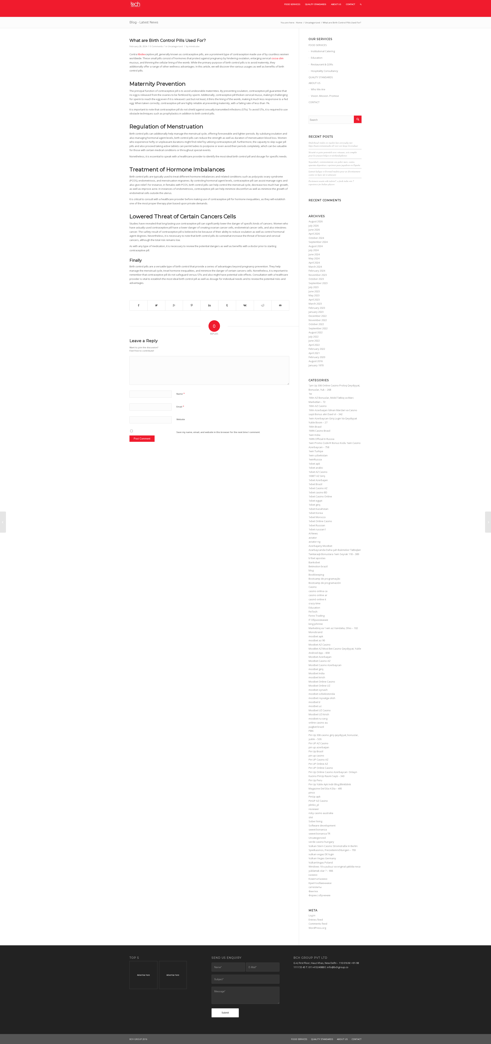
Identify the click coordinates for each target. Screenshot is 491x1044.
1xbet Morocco (317, 517)
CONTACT (314, 102)
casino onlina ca (318, 591)
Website (180, 419)
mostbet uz (315, 706)
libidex (142, 54)
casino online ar (318, 595)
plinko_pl (314, 805)
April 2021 (314, 353)
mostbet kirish (317, 677)
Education (316, 57)
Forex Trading (317, 615)
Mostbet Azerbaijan (320, 657)
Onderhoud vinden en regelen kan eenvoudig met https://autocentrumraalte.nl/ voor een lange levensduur (333, 144)
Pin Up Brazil (316, 751)
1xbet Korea (316, 513)
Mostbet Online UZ (319, 685)
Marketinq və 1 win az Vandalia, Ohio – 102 (333, 628)
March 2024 (315, 266)
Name (180, 393)
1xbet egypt (315, 500)
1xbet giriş (314, 504)
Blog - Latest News (143, 22)
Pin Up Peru (315, 780)
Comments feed (318, 923)
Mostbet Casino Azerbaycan (325, 665)
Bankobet (314, 562)
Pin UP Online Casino (321, 768)
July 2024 (314, 250)
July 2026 (314, 225)
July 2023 (314, 287)
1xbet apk (314, 463)
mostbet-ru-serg (318, 718)
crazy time (314, 603)
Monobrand (315, 632)
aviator (313, 537)
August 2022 (316, 332)
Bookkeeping (316, 574)
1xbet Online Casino (320, 521)
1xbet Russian (317, 525)
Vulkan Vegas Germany (322, 858)
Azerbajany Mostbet (320, 546)
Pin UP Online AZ (318, 764)
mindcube (194, 46)
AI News (313, 533)
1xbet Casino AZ (318, 488)
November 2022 (318, 320)
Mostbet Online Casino (322, 681)
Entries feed (316, 919)
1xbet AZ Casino (318, 472)
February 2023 (317, 308)
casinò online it (317, 599)
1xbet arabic (316, 467)
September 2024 (318, 242)
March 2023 (315, 303)
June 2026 (314, 229)
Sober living (315, 821)
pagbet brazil (316, 727)
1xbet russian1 (317, 529)
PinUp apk (314, 796)
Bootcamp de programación (325, 583)
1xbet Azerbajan (318, 480)
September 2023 (318, 283)
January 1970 (316, 365)
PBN (311, 731)
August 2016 (316, 361)
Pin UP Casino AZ (318, 759)
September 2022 (318, 328)
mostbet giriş (316, 669)
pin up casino (316, 755)
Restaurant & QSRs (322, 64)
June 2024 (314, 254)
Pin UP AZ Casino (318, 743)
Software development (322, 825)
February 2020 (317, 357)
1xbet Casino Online (320, 496)
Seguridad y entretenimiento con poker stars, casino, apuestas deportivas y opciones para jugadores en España (334, 163)
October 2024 (316, 238)
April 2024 (314, 262)
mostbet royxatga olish (322, 698)
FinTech (313, 611)
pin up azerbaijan (319, 747)
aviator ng (314, 541)
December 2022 (318, 316)
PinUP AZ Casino (318, 801)
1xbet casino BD (318, 492)
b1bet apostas (317, 558)
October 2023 (316, 279)
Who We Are (318, 89)
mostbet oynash (318, 690)
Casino (313, 587)
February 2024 (317, 270)
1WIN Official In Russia (321, 439)
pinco (312, 792)
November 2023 (318, 275)
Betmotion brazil (318, 566)
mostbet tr (314, 702)
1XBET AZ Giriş (317, 476)
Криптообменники (320, 883)
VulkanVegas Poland (321, 862)
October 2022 (316, 324)
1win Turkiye (316, 451)
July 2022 (314, 336)
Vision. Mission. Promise (325, 96)
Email (180, 406)
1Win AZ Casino (318, 406)
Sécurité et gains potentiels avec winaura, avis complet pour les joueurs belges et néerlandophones (333, 154)
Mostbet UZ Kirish (319, 714)
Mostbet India (317, 673)
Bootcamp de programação (324, 578)
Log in (312, 915)
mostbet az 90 (317, 640)
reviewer (314, 809)
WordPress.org (317, 928)
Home (299, 22)
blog (311, 570)
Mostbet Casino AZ (319, 661)
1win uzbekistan (318, 455)
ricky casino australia (321, 813)
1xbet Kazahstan (318, 509)
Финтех (313, 891)
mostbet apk (316, 636)
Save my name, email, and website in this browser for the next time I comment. (218, 432)
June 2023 (314, 291)
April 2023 (314, 299)
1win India (314, 435)
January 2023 (316, 312)
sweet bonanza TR (319, 833)
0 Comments (156, 46)
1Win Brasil (315, 426)
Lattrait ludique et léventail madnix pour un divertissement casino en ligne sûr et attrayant (334, 173)
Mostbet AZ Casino (319, 644)
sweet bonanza (318, 829)
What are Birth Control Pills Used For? (167, 40)
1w (310, 393)
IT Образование (318, 620)
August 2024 (316, 246)
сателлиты (315, 887)
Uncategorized (312, 22)
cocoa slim (277, 58)
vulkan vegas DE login (321, 854)
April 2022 (314, 345)
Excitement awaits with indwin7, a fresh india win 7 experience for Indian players (331, 183)
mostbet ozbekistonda (322, 694)
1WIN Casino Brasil (319, 430)
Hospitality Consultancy (324, 71)
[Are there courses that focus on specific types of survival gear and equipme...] (3, 522)
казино (313, 874)
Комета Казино (318, 879)
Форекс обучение (319, 895)
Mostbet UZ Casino (320, 710)
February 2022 (317, 349)
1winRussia (315, 459)
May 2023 (314, 295)
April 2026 (314, 233)
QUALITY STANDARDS (321, 77)
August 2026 (316, 221)
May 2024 (314, 258)
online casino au (318, 722)
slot (311, 817)
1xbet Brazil (315, 484)
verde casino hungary (321, 842)
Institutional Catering (323, 51)
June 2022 (314, 340)
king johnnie (316, 624)
